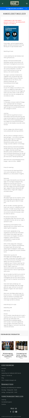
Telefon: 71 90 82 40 (6, 375)
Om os (3, 370)
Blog (2, 378)
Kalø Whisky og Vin (9, 416)
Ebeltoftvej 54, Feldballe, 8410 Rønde (11, 373)
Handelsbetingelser (6, 402)
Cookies (3, 404)
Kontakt (3, 368)
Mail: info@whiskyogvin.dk (8, 380)
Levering (3, 399)
